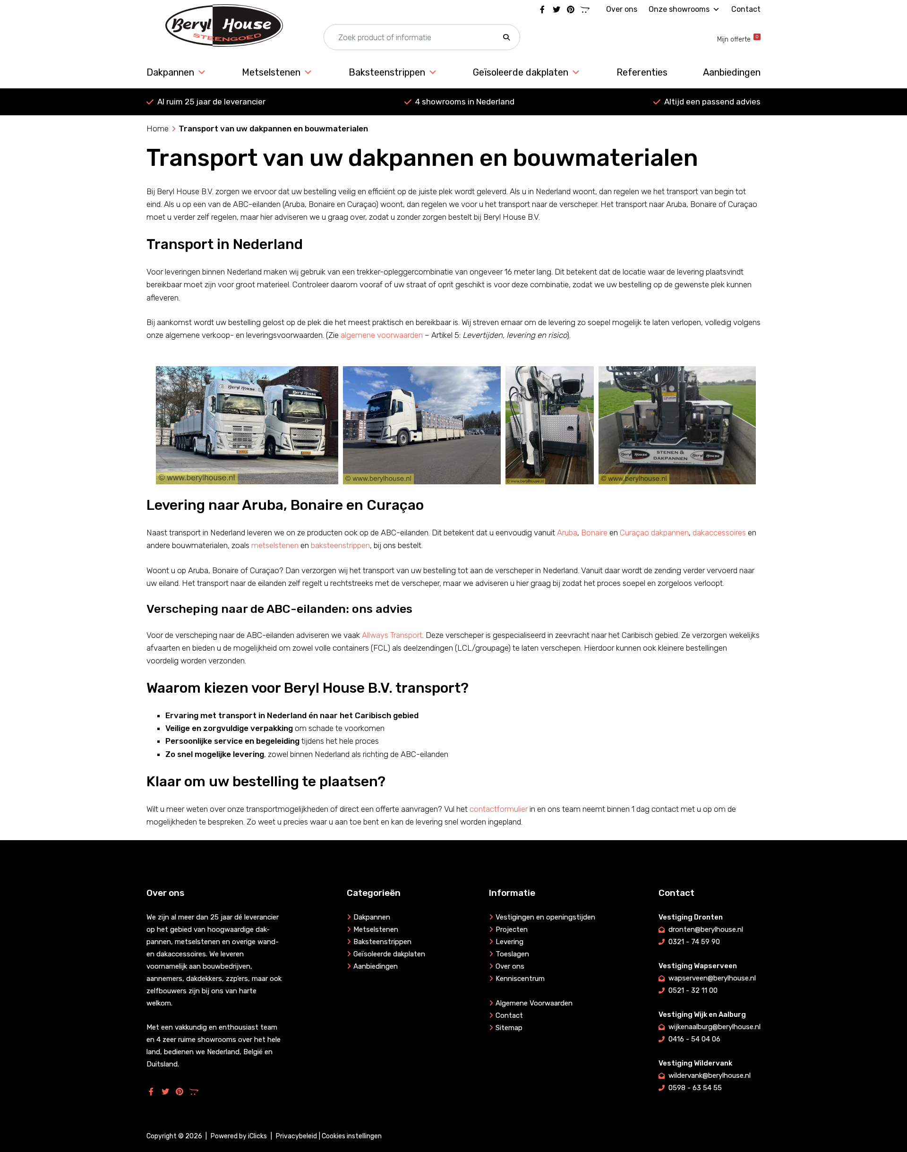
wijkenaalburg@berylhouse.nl (714, 1027)
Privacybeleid (296, 1136)
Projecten (512, 929)
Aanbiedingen (732, 72)
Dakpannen (170, 72)
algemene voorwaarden (382, 335)
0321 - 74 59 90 (694, 941)
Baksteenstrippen (387, 72)
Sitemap (509, 1027)
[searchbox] (422, 38)
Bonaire (594, 532)
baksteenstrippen (340, 545)
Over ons (621, 9)
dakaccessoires (719, 532)
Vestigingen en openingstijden (545, 917)
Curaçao (634, 532)
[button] (507, 38)
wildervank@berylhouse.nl (709, 1075)
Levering (509, 941)
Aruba (567, 532)
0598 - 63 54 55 (695, 1087)
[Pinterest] (571, 9)
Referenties (641, 72)
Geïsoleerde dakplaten (520, 72)
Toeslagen (512, 954)
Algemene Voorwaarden (534, 1003)
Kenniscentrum (520, 978)
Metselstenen (271, 72)
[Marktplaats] (585, 9)
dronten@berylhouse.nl (705, 929)
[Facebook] (542, 9)
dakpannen (670, 532)
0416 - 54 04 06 (694, 1039)
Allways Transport (392, 635)
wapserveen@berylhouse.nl (712, 978)
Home (157, 128)
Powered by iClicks (239, 1136)
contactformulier (499, 809)
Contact (746, 9)
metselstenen (275, 545)
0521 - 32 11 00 (693, 990)
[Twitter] (556, 9)
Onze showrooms (679, 9)
